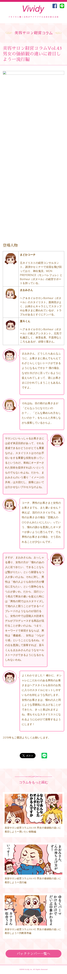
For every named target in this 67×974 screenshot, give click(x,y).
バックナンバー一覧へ (33, 953)
